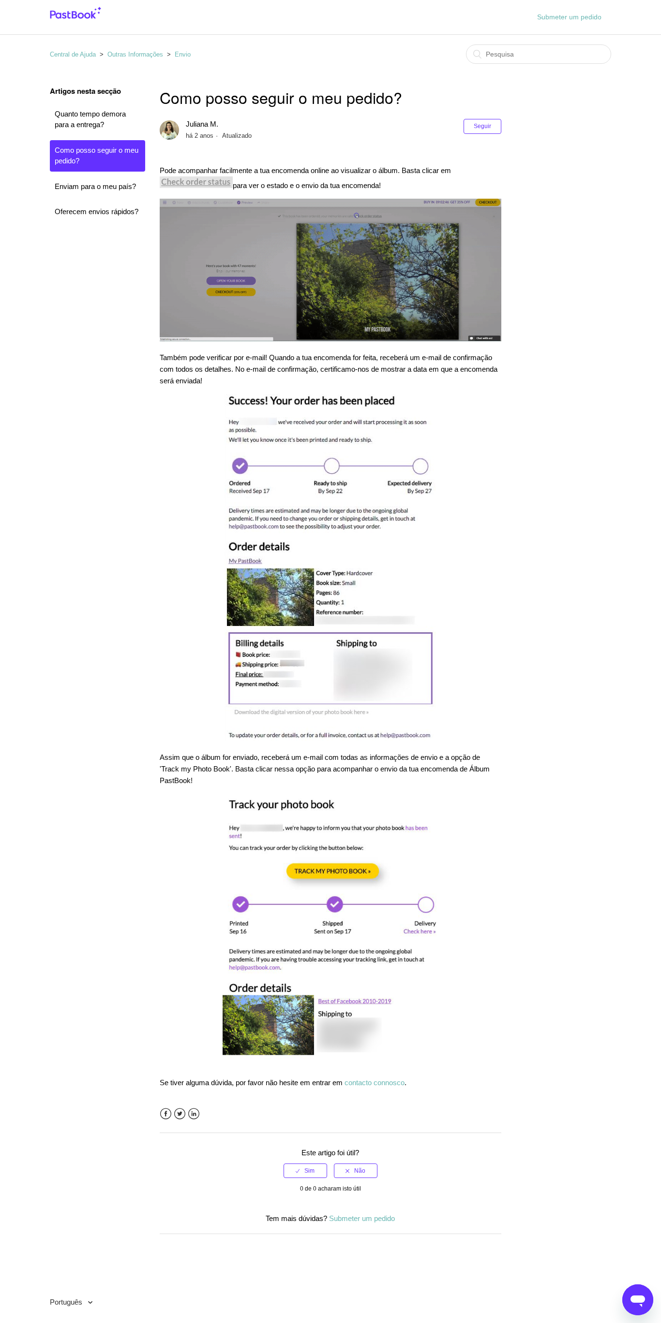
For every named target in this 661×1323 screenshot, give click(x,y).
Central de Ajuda (73, 54)
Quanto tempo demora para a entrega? (90, 119)
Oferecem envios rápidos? (96, 211)
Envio (183, 54)
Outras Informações (135, 54)
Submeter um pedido (569, 17)
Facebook (166, 1114)
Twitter (180, 1114)
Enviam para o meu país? (95, 186)
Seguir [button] (482, 126)
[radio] (305, 1170)
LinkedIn (194, 1114)
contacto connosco (375, 1082)
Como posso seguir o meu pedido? (96, 155)
